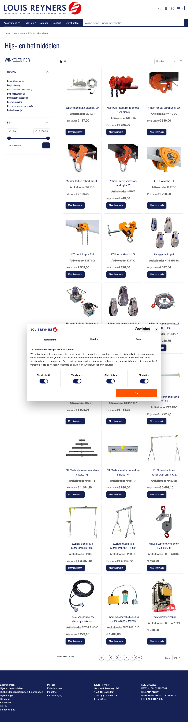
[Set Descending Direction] (181, 61)
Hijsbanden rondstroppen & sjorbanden (21, 691)
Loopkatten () (15, 85)
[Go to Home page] (42, 8)
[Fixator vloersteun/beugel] (164, 595)
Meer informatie (75, 132)
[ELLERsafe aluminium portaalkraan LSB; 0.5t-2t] (164, 448)
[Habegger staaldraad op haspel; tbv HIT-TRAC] (164, 301)
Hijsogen (5, 698)
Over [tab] (138, 339)
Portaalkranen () (15, 110)
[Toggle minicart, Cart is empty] (172, 8)
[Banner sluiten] (156, 329)
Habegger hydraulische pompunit (82, 323)
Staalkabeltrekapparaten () (19, 98)
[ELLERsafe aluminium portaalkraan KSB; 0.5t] (82, 522)
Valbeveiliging (7, 709)
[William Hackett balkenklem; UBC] (164, 86)
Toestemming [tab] (49, 339)
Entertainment (7, 684)
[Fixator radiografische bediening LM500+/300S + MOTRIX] (123, 595)
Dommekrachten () (16, 93)
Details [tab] (94, 339)
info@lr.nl (102, 698)
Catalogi (43, 22)
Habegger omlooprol (164, 254)
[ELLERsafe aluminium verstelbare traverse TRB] (82, 448)
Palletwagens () (15, 102)
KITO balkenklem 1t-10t (123, 254)
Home (7, 33)
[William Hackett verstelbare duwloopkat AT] (123, 159)
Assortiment (10, 22)
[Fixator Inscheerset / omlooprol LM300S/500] (164, 522)
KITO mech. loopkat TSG (82, 254)
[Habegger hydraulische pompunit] (82, 301)
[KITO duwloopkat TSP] (164, 159)
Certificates (72, 22)
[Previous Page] (101, 657)
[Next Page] (139, 657)
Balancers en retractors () (19, 89)
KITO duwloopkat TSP (164, 181)
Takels (3, 706)
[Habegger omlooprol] (164, 232)
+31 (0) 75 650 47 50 (107, 695)
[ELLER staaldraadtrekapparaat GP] (82, 86)
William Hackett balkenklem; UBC (164, 107)
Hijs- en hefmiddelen (38, 33)
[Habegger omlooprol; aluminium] (123, 301)
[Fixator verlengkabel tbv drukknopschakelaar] (82, 595)
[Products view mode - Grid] (61, 61)
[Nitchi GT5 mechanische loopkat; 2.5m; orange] (123, 86)
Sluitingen (5, 702)
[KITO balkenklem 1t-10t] (123, 232)
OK (136, 393)
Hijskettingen (7, 695)
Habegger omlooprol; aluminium (123, 323)
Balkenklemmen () (15, 81)
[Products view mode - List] (65, 61)
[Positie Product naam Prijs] (166, 61)
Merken (30, 22)
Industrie (52, 691)
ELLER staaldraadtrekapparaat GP (82, 107)
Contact (56, 22)
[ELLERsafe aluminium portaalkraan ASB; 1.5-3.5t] (123, 522)
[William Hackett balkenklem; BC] (82, 159)
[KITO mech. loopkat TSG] (82, 232)
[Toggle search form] (159, 8)
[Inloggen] (166, 8)
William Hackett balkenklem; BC (82, 181)
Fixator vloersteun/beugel (164, 617)
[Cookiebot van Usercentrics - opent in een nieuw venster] (137, 329)
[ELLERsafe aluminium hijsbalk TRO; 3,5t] (164, 375)
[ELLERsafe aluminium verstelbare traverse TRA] (123, 448)
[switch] (77, 381)
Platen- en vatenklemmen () (20, 106)
